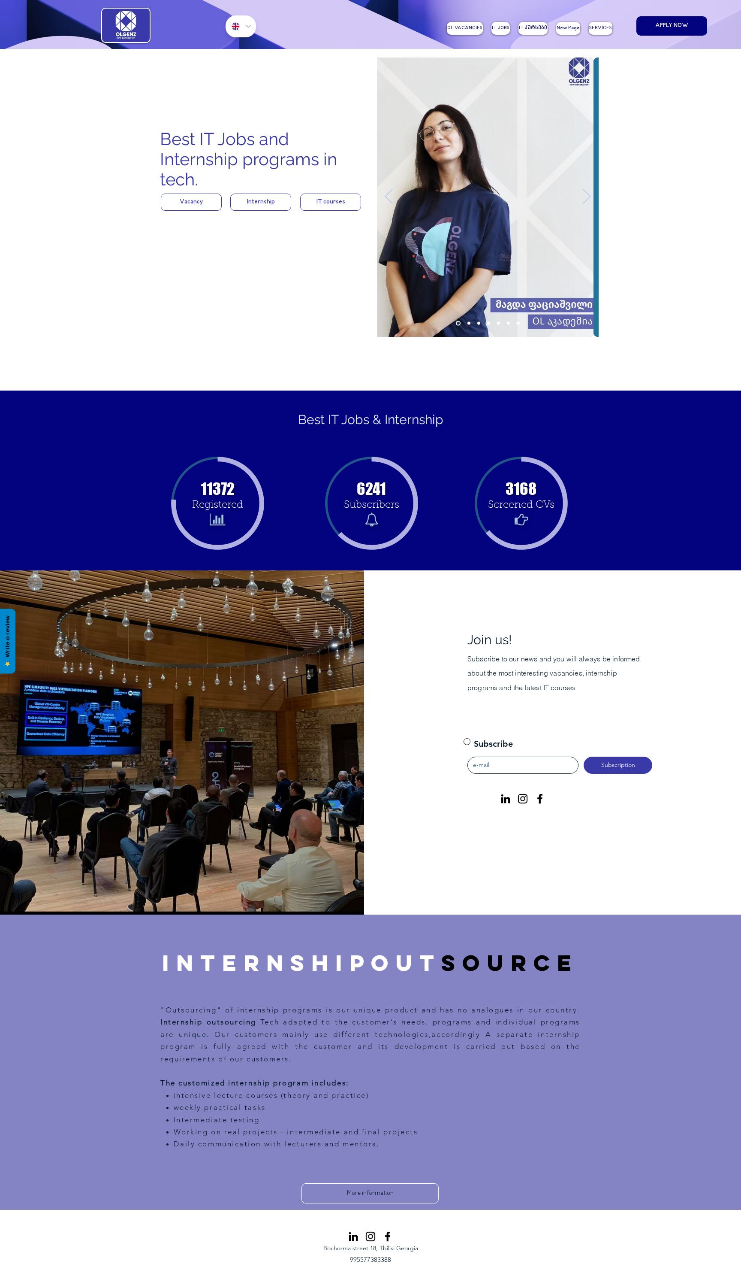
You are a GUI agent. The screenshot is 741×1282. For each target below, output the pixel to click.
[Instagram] (522, 798)
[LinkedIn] (505, 798)
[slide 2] (468, 323)
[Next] (586, 197)
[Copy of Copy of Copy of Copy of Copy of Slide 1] (508, 323)
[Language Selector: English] (241, 26)
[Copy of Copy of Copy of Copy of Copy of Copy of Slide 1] (458, 323)
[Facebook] (539, 798)
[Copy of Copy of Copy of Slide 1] (488, 323)
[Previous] (389, 197)
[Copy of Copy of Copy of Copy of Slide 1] (498, 323)
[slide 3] (478, 323)
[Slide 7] (518, 323)
